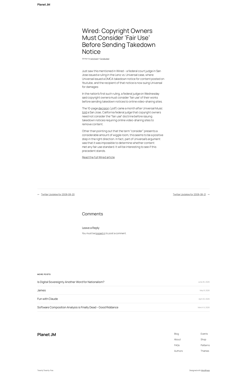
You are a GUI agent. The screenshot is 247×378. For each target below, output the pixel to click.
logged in (100, 233)
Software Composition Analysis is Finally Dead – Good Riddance (77, 307)
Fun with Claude (47, 298)
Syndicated (104, 58)
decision (103, 108)
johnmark (94, 58)
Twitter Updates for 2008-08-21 (189, 194)
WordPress (205, 370)
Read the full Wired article (98, 157)
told (84, 112)
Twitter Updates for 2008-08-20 (58, 194)
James (41, 290)
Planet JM (43, 4)
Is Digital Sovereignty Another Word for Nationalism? (70, 282)
